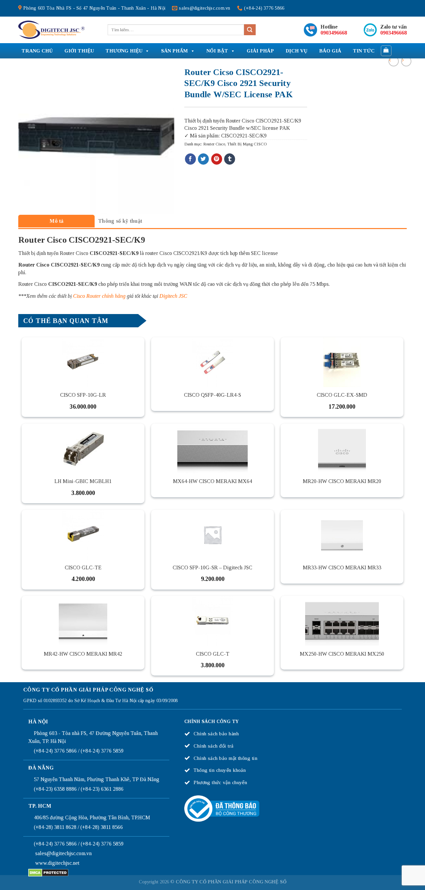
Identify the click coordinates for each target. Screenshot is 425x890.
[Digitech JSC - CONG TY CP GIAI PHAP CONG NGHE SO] (51, 29)
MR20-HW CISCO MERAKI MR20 (342, 481)
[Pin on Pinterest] (216, 159)
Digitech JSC (173, 296)
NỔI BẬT (217, 50)
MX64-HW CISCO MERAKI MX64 (212, 481)
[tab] (56, 221)
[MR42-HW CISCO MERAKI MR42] (83, 621)
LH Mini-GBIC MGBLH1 (83, 481)
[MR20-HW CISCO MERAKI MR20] (342, 448)
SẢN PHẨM (174, 50)
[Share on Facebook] (190, 159)
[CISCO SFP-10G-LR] (83, 362)
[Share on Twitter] (203, 159)
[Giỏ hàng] (386, 50)
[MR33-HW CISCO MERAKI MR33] (342, 535)
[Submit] (249, 30)
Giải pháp (260, 50)
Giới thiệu (79, 50)
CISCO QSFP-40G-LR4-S (212, 395)
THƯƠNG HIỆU (124, 50)
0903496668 (333, 33)
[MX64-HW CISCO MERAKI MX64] (212, 448)
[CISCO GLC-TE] (83, 535)
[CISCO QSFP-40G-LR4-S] (212, 362)
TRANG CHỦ (37, 50)
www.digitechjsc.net (57, 863)
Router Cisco (214, 144)
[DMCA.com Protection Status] (48, 872)
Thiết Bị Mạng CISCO (247, 144)
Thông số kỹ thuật (120, 221)
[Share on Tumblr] (229, 159)
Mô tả (56, 221)
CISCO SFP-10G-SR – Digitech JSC (212, 567)
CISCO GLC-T (212, 654)
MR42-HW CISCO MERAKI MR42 (83, 654)
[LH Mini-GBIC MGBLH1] (83, 448)
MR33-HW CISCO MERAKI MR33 (342, 567)
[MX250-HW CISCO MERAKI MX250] (342, 621)
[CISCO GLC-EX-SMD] (342, 362)
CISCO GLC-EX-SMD (342, 395)
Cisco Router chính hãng (99, 296)
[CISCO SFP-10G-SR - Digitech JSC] (212, 535)
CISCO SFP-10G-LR (83, 395)
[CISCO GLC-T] (212, 621)
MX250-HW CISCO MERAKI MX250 (342, 654)
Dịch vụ (296, 50)
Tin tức (364, 50)
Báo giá (330, 50)
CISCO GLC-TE (83, 567)
